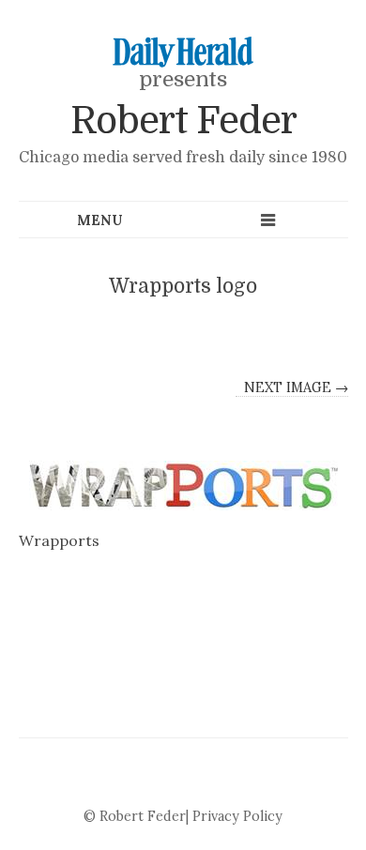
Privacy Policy (237, 816)
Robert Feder (183, 121)
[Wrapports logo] (183, 485)
